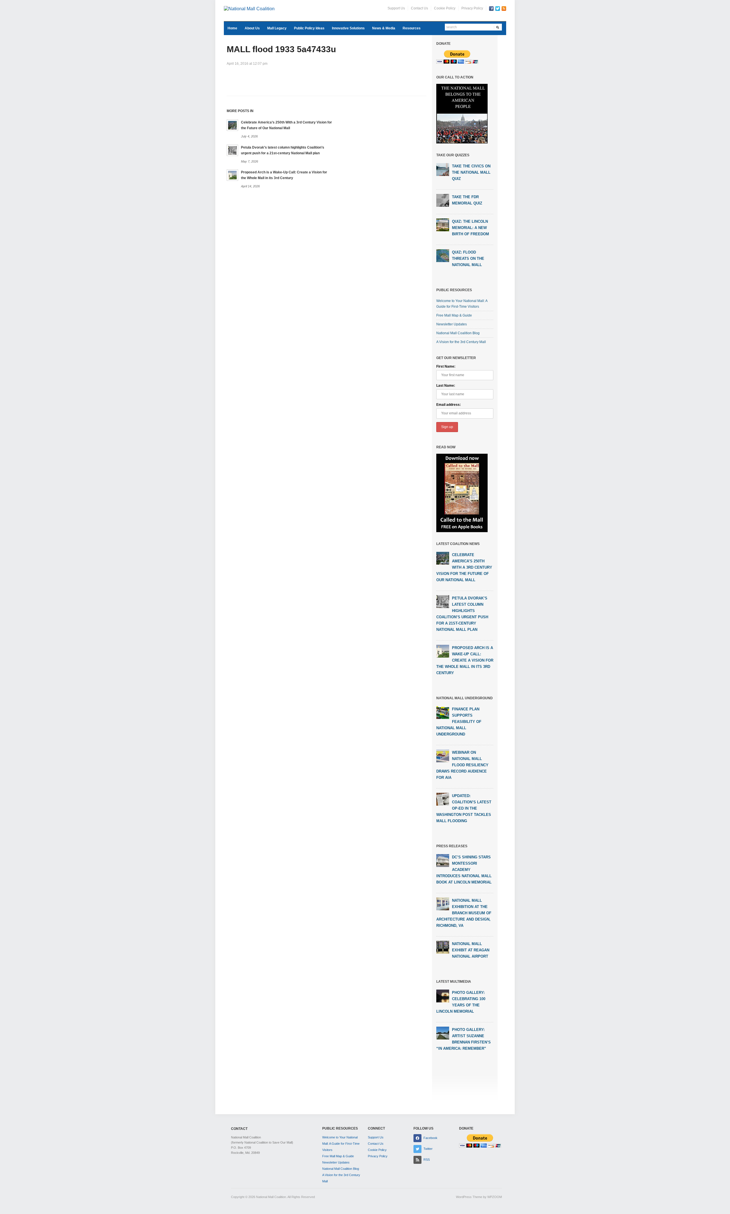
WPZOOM (494, 1197)
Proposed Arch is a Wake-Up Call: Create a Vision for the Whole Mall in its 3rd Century (464, 660)
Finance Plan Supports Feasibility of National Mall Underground (458, 721)
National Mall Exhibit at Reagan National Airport (470, 950)
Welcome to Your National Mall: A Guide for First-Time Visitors (341, 1144)
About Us (252, 28)
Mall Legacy (277, 28)
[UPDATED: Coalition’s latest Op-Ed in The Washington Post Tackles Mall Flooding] (442, 799)
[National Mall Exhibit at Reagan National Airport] (442, 947)
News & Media (383, 28)
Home (232, 28)
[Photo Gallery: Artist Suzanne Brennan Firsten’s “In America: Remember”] (442, 1033)
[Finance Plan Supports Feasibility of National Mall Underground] (442, 712)
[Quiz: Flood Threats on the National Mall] (442, 256)
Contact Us (419, 8)
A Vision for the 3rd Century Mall (461, 342)
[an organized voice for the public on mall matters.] (249, 8)
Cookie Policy (444, 8)
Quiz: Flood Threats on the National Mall (468, 258)
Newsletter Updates (451, 324)
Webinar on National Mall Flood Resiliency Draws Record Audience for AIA (462, 765)
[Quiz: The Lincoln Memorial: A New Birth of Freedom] (442, 225)
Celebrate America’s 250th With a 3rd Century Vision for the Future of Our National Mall (464, 567)
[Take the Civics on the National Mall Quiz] (442, 169)
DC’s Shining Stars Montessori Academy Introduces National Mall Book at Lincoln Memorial (464, 869)
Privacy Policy (472, 8)
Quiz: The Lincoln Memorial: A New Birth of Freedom (470, 227)
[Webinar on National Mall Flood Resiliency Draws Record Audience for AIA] (442, 755)
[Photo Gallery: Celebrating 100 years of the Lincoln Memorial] (442, 996)
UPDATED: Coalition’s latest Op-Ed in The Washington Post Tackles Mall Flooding (463, 808)
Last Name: (445, 386)
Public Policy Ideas (309, 28)
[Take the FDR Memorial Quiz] (442, 200)
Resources (412, 28)
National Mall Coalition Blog (458, 333)
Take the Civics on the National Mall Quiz (471, 172)
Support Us (396, 8)
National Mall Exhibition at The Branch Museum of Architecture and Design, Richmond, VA (463, 913)
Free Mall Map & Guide (454, 315)
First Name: (445, 366)
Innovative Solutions (348, 28)
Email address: (448, 405)
